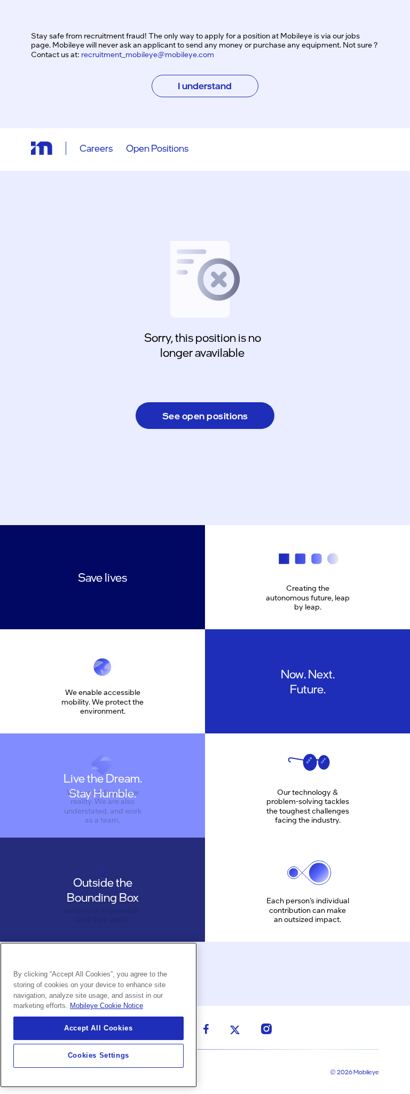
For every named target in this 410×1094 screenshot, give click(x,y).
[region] (98, 1015)
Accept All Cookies (98, 1028)
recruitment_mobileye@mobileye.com (147, 54)
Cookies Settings (99, 1055)
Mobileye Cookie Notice (106, 1006)
